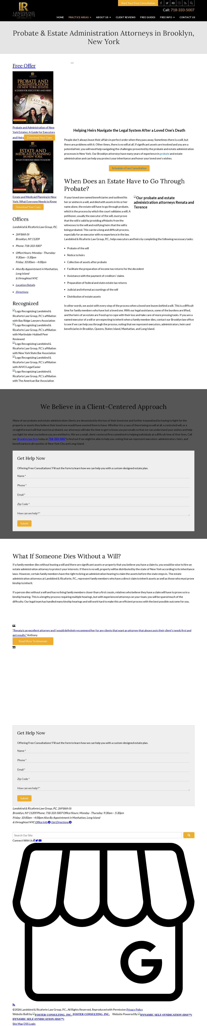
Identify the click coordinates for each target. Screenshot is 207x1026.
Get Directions (60, 822)
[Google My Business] (179, 3)
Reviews (125, 17)
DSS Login (29, 1023)
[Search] (191, 3)
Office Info (41, 822)
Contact (187, 17)
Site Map (18, 1023)
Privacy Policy (134, 1009)
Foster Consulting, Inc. (91, 1014)
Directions (22, 292)
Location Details (25, 285)
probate (164, 153)
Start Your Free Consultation (138, 3)
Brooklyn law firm (27, 439)
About (102, 17)
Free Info (166, 17)
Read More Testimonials (33, 641)
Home (60, 17)
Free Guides (147, 17)
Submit (24, 523)
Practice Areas (79, 17)
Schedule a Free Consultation (129, 168)
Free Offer (24, 66)
